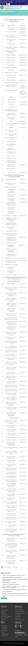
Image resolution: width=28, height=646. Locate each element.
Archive (3, 632)
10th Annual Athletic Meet (7, 591)
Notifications (4, 625)
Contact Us (10, 2)
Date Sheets (18, 614)
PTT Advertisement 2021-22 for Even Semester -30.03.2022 (14, 589)
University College (19, 609)
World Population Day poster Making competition (12, 577)
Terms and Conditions (20, 619)
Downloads (6, 2)
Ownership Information (6, 616)
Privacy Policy (4, 614)
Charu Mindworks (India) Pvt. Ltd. (18, 644)
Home (3, 13)
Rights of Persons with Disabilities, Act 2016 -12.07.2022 (13, 575)
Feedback (17, 618)
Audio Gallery (4, 630)
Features (3, 611)
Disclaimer (3, 613)
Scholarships (18, 616)
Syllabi (1, 2)
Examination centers (19, 611)
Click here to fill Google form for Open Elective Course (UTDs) (14, 593)
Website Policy (4, 635)
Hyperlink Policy (4, 618)
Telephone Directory (10, 13)
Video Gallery (4, 628)
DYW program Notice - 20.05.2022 (9, 582)
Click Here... (4, 598)
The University (4, 609)
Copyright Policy (4, 633)
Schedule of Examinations (21, 613)
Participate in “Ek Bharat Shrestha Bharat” (10, 584)
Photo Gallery (4, 627)
